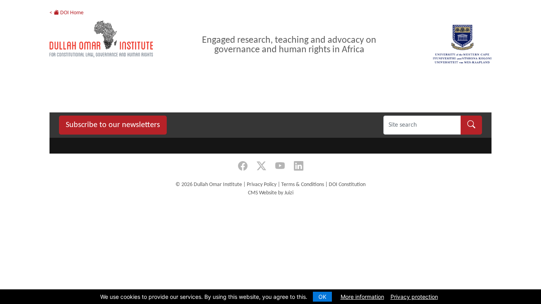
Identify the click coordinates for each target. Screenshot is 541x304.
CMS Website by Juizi (270, 193)
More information (362, 296)
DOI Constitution (347, 185)
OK (322, 296)
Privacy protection (414, 296)
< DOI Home (67, 13)
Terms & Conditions (302, 185)
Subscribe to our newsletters (113, 125)
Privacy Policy (261, 185)
